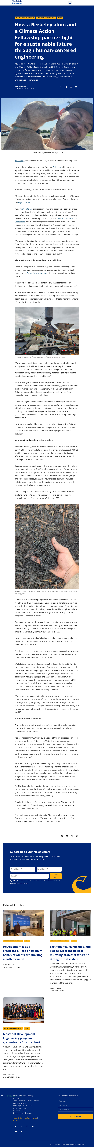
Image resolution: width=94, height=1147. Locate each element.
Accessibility (17, 1118)
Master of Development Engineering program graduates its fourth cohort (21, 1038)
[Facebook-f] (15, 1126)
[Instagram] (27, 1126)
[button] (70, 2)
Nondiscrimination (30, 1118)
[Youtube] (15, 1131)
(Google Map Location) (21, 1108)
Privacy (15, 1120)
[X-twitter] (21, 1126)
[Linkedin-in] (32, 1126)
